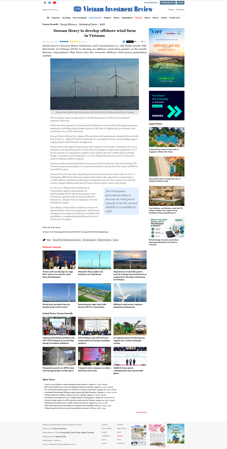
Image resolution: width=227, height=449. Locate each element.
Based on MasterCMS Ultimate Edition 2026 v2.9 (59, 444)
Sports (147, 18)
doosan (115, 240)
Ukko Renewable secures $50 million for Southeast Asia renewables (69, 405)
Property (107, 18)
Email (138, 42)
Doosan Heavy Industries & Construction (67, 240)
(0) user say (83, 42)
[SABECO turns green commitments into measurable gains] (130, 356)
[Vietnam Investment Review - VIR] (113, 15)
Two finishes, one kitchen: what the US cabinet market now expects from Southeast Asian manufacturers (166, 210)
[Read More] (141, 412)
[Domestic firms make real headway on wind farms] (94, 259)
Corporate (55, 18)
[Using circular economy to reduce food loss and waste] (94, 356)
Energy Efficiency (68, 24)
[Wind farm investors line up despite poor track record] (59, 292)
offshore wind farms (104, 240)
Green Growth (95, 18)
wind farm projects (89, 240)
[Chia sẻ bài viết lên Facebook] (124, 42)
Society (164, 18)
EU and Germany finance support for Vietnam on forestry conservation (71, 389)
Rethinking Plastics (88, 24)
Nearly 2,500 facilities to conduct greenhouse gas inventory (66, 384)
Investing (66, 18)
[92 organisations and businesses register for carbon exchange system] (130, 326)
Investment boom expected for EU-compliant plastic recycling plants (70, 397)
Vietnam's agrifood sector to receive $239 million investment (67, 408)
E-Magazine (180, 9)
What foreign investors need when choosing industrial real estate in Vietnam (164, 242)
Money (116, 18)
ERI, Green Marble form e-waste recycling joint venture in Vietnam (69, 387)
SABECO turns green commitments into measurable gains (128, 370)
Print (144, 42)
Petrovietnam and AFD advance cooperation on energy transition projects (94, 340)
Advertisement (151, 3)
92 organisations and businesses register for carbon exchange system (129, 340)
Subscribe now (168, 3)
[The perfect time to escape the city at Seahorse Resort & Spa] (166, 166)
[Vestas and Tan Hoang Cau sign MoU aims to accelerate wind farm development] (59, 259)
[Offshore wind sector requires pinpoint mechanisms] (130, 292)
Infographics (127, 18)
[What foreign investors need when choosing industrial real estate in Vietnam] (166, 228)
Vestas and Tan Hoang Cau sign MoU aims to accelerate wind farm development (58, 274)
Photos (156, 18)
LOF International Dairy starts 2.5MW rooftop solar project (66, 403)
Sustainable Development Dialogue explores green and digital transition (71, 392)
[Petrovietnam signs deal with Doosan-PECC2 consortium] (94, 292)
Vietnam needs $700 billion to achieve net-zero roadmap (65, 395)
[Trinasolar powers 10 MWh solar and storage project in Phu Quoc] (59, 356)
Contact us (57, 440)
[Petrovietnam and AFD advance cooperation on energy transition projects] (94, 326)
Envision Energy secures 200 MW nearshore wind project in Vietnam (70, 400)
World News (174, 18)
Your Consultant (80, 18)
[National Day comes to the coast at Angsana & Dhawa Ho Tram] (166, 137)
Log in (180, 3)
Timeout (138, 18)
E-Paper (171, 9)
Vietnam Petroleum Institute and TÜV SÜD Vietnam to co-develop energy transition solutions (58, 340)
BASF (102, 24)
